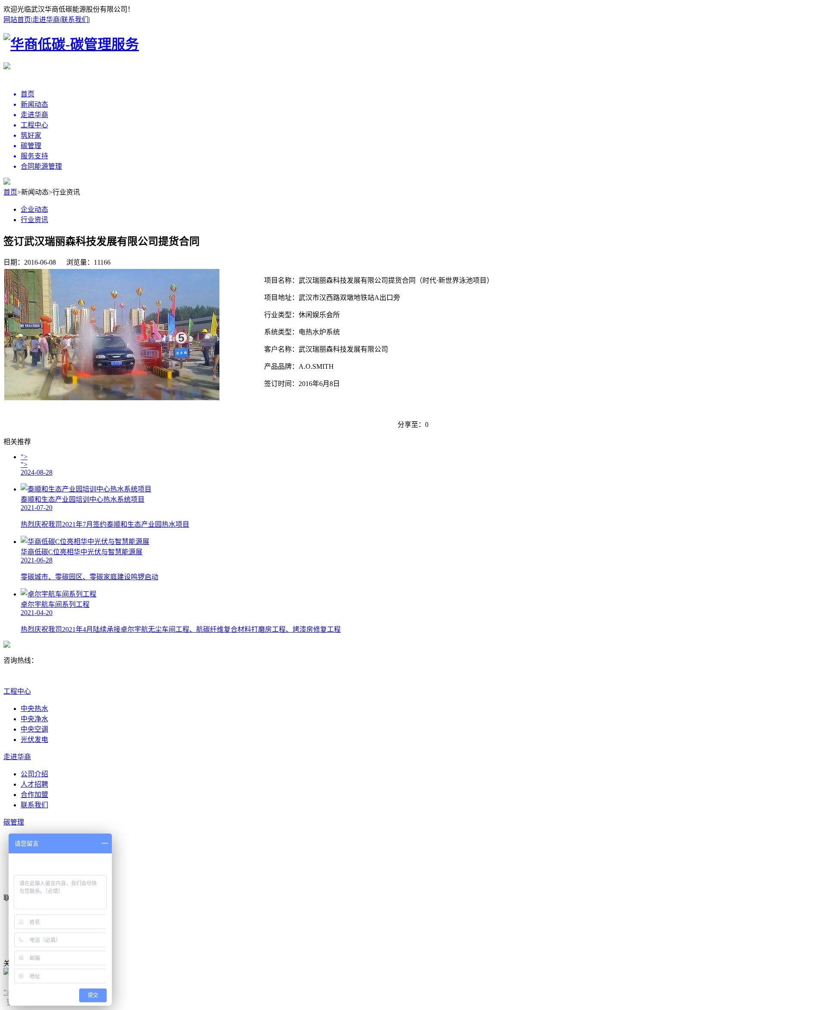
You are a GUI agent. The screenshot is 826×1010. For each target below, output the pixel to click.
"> (6, 992)
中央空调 (34, 729)
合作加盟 (34, 794)
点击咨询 (18, 678)
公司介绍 (34, 774)
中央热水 (34, 708)
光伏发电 (34, 739)
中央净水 (34, 719)
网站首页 (17, 19)
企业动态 (34, 209)
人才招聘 (34, 784)
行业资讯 (34, 219)
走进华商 (46, 19)
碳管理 (13, 822)
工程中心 (17, 691)
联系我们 (75, 19)
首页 (10, 192)
